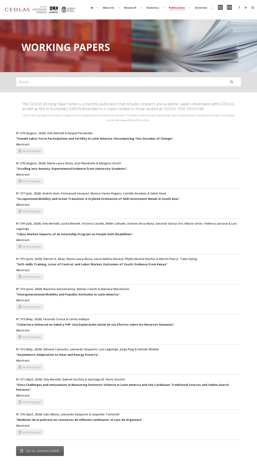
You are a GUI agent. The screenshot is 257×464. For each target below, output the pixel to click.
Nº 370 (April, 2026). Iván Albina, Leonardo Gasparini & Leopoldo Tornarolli (67, 414)
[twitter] (246, 7)
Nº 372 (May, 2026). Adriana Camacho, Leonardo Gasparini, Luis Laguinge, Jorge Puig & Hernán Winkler (87, 349)
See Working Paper (31, 150)
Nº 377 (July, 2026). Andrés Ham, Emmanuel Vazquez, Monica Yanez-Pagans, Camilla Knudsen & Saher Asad (91, 193)
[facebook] (239, 7)
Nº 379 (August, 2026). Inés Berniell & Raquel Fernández (54, 133)
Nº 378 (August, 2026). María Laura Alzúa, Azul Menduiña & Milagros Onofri (68, 163)
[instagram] (253, 7)
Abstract (23, 144)
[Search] (231, 82)
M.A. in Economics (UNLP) (60, 108)
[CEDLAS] (40, 14)
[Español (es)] (220, 8)
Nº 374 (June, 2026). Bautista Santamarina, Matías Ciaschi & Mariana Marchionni (72, 289)
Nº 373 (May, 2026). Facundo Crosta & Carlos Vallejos (52, 319)
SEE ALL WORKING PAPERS (43, 451)
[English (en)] (229, 8)
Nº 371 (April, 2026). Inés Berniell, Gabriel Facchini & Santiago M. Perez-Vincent (70, 379)
